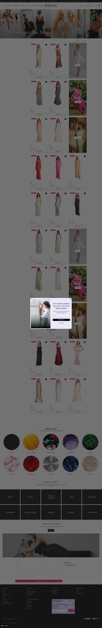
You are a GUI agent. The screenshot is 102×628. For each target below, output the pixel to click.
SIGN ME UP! (61, 319)
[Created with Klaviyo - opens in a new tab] (51, 329)
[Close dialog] (70, 299)
